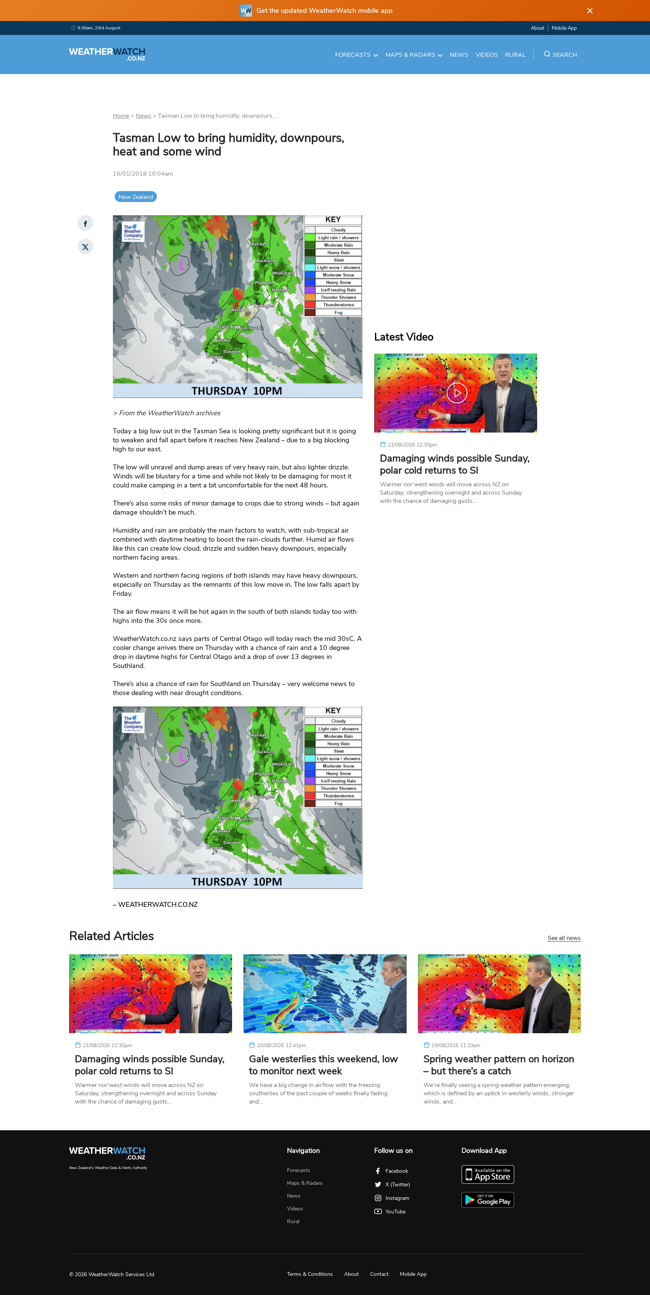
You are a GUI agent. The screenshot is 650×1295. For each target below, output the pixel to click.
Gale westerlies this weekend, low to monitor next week (323, 1065)
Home (121, 116)
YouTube (395, 1211)
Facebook (397, 1171)
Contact (379, 1274)
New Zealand (135, 197)
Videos (487, 55)
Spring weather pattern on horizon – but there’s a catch (499, 1065)
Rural (515, 55)
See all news (564, 938)
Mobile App (564, 28)
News (459, 55)
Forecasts (353, 55)
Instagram (397, 1198)
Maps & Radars (410, 55)
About (537, 28)
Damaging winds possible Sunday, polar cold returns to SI (455, 464)
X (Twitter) (398, 1184)
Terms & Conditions (310, 1274)
